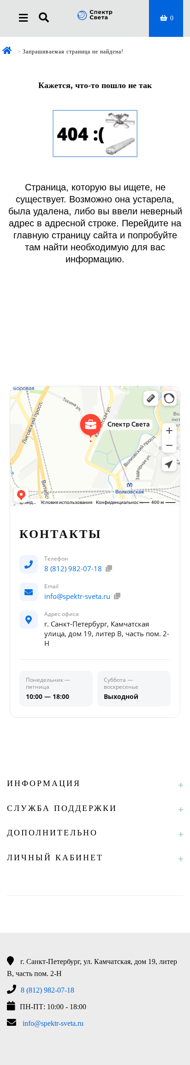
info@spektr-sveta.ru (77, 596)
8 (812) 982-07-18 (73, 568)
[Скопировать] (109, 568)
